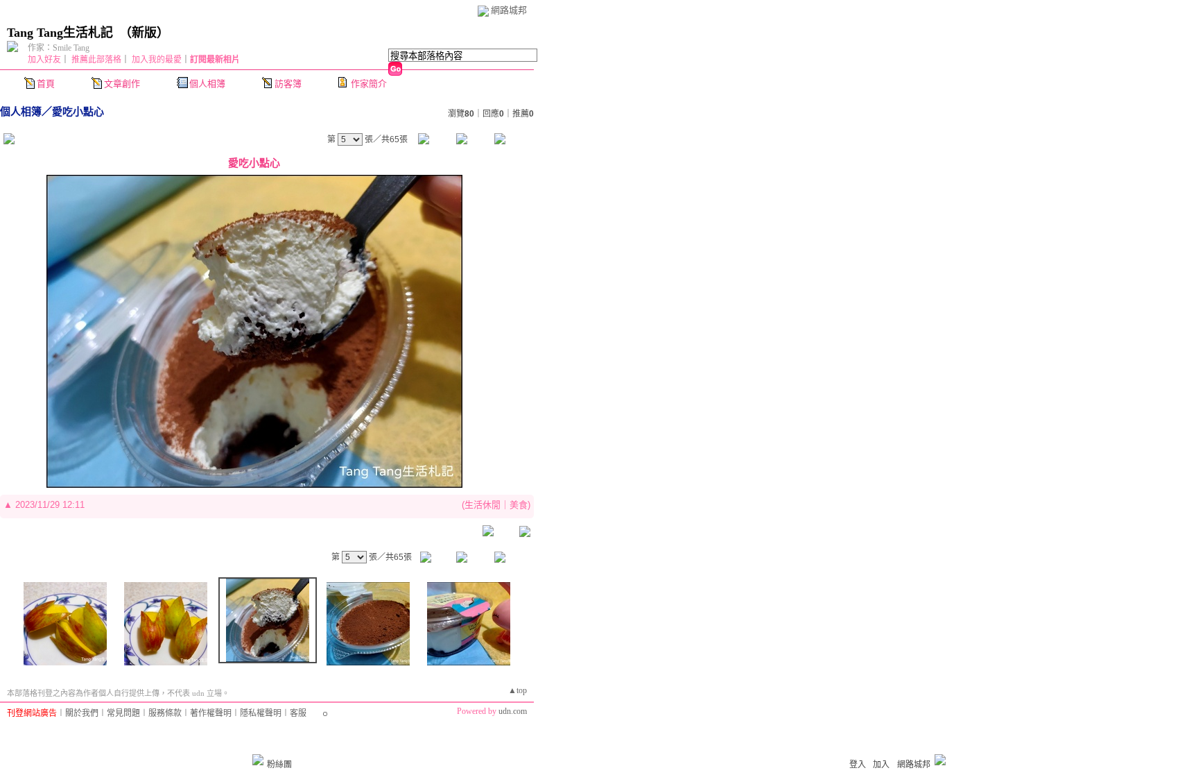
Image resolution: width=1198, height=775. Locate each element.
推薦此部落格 (96, 60)
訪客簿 (288, 83)
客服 (298, 713)
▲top (517, 690)
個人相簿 (207, 83)
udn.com (512, 711)
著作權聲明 (211, 713)
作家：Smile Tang (58, 48)
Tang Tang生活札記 (60, 33)
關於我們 (81, 713)
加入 (881, 764)
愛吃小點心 (78, 111)
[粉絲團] (257, 759)
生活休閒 (483, 505)
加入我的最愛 (157, 60)
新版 (144, 33)
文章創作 (122, 83)
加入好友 (44, 60)
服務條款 (165, 713)
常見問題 (123, 713)
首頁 (46, 83)
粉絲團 (279, 764)
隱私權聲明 (260, 713)
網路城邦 (509, 10)
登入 (857, 764)
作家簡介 (369, 83)
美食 (519, 505)
